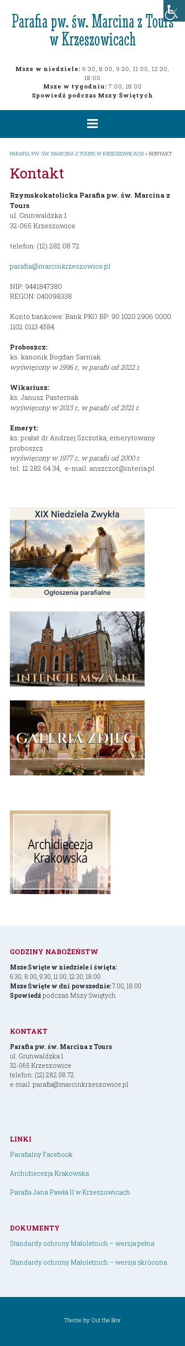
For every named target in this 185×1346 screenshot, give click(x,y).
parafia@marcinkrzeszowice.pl (60, 265)
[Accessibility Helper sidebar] (174, 11)
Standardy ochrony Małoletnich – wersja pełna (82, 1243)
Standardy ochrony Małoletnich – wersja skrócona (88, 1262)
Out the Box (106, 1320)
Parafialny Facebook (41, 1154)
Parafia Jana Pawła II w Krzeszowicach (70, 1192)
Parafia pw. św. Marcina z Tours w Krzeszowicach (93, 30)
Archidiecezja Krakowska (49, 1173)
